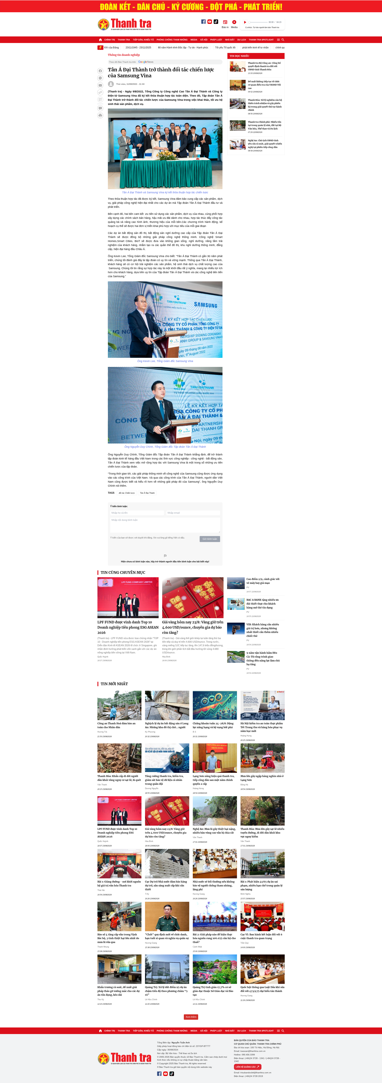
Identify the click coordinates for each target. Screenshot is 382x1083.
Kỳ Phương (150, 732)
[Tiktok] (216, 21)
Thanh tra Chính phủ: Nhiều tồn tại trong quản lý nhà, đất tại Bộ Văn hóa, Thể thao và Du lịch (264, 125)
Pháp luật (216, 40)
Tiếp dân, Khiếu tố (143, 40)
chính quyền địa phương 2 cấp (266, 47)
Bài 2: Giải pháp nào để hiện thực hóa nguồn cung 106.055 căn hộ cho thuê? (214, 938)
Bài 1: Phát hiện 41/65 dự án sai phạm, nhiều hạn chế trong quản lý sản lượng (261, 885)
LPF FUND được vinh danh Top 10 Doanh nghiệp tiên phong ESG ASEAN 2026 (128, 627)
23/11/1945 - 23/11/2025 (113, 47)
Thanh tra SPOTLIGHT (261, 40)
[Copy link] (100, 92)
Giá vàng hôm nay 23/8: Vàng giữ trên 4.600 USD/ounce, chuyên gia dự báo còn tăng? (192, 627)
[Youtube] (209, 21)
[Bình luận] (100, 108)
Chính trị (109, 40)
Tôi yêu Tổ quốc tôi (200, 47)
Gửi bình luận (210, 539)
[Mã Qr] (100, 100)
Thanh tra (124, 40)
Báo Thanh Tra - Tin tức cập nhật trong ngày (124, 24)
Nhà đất (230, 40)
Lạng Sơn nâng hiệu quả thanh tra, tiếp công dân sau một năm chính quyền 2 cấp (213, 780)
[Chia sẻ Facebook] (100, 71)
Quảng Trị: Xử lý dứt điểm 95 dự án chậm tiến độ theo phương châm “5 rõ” (166, 991)
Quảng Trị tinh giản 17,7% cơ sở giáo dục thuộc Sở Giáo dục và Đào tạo (213, 991)
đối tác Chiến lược (127, 493)
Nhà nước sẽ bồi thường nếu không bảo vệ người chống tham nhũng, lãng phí (214, 885)
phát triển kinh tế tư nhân (230, 47)
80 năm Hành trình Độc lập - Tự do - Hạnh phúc (158, 47)
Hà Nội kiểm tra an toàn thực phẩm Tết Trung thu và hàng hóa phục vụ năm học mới (262, 727)
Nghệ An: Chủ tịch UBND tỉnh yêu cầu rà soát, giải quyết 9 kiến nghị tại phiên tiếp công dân (265, 144)
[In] (100, 115)
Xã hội (203, 40)
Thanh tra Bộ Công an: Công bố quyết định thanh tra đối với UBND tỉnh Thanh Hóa (264, 66)
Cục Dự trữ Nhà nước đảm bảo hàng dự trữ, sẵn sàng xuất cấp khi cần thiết (166, 885)
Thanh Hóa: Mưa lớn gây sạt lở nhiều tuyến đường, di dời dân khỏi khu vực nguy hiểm (262, 832)
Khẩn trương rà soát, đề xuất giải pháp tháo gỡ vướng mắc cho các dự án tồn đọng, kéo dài (118, 991)
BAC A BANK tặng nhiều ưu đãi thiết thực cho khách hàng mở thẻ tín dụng (263, 603)
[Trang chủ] (100, 39)
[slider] (258, 22)
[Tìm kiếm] (283, 39)
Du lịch (241, 40)
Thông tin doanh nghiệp (124, 55)
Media (194, 40)
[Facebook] (203, 21)
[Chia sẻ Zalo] (100, 78)
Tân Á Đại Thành (147, 493)
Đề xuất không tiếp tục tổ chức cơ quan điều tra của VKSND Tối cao (264, 85)
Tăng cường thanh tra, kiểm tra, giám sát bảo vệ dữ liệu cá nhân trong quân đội (164, 780)
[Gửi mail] (100, 85)
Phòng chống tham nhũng (172, 40)
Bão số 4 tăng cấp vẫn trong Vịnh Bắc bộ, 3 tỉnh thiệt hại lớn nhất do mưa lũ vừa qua (118, 938)
